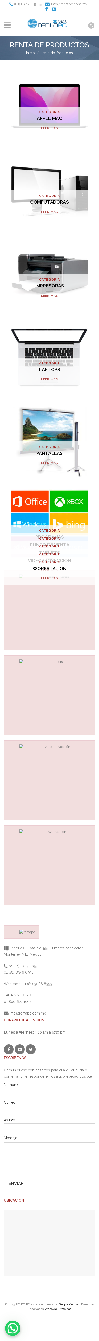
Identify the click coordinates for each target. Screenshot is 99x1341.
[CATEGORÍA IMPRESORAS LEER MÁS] (49, 273)
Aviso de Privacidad (58, 1309)
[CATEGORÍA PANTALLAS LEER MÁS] (49, 441)
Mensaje (10, 1138)
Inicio (30, 53)
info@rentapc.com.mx (68, 4)
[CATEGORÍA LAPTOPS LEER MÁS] (49, 357)
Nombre (11, 1084)
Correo (9, 1102)
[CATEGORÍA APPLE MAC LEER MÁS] (49, 106)
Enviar (16, 1183)
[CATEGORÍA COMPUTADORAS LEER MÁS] (49, 189)
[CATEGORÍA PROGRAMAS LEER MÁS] (49, 524)
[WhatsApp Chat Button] (12, 1328)
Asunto (9, 1120)
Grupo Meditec (69, 1304)
